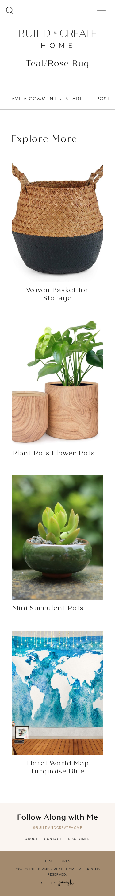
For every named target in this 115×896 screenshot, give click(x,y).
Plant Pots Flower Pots (53, 453)
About (31, 839)
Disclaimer (79, 839)
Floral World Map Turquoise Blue (57, 767)
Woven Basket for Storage (57, 294)
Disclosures (57, 860)
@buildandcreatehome (57, 827)
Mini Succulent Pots (48, 608)
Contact (53, 839)
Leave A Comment (31, 98)
